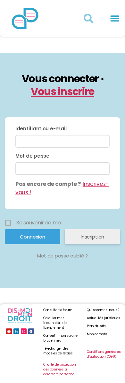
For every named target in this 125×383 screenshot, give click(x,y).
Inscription (92, 236)
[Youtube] (9, 331)
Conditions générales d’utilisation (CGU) (104, 354)
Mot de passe (32, 155)
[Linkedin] (16, 331)
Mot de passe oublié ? (62, 255)
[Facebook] (31, 331)
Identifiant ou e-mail (40, 128)
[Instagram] (24, 331)
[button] (114, 18)
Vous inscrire (62, 91)
